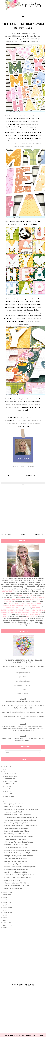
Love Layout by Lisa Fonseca (13, 804)
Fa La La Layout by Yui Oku (12, 880)
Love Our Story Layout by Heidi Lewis (16, 861)
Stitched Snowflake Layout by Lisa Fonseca (18, 842)
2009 (5, 925)
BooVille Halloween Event (20, 712)
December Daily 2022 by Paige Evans (16, 845)
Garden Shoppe (35, 41)
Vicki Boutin (28, 728)
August (8, 784)
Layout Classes (23, 677)
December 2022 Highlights (13, 888)
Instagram (15, 466)
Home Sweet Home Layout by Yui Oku (16, 831)
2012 (5, 917)
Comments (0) (30, 475)
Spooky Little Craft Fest (24, 716)
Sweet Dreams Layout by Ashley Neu (16, 828)
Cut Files (23, 689)
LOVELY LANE (34, 599)
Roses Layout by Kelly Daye (13, 806)
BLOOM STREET (12, 610)
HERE (7, 121)
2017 (5, 905)
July (7, 786)
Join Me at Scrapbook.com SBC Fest (16, 872)
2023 (5, 771)
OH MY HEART (26, 612)
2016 (5, 907)
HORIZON (33, 610)
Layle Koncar (38, 728)
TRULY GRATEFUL (23, 610)
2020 (5, 897)
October (9, 779)
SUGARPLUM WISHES (10, 606)
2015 (5, 910)
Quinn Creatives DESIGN (36, 1035)
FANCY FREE (6, 614)
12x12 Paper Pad (35, 127)
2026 (5, 764)
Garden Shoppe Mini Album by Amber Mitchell (19, 875)
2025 (5, 766)
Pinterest (31, 466)
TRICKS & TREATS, (25, 604)
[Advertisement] (23, 955)
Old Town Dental (8, 591)
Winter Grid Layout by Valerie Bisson (16, 834)
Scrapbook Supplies (23, 673)
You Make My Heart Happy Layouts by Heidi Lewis (20, 820)
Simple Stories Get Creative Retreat (27, 706)
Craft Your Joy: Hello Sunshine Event (30, 726)
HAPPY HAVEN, (14, 604)
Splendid (35, 121)
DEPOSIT (37, 702)
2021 (5, 895)
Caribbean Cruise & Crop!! (13, 812)
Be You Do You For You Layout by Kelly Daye (18, 853)
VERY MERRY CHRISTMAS (20, 599)
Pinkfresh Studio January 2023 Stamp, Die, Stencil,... (21, 825)
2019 (5, 900)
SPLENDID (7, 608)
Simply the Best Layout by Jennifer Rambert (18, 856)
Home (23, 534)
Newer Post (6, 534)
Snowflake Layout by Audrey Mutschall (16, 864)
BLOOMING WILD (24, 606)
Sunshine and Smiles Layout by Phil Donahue (18, 836)
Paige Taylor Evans (11, 1035)
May (7, 791)
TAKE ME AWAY (36, 612)
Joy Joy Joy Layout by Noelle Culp (15, 839)
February (9, 799)
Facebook (23, 466)
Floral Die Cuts (26, 144)
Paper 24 (18, 299)
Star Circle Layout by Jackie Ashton (15, 858)
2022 (5, 892)
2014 (5, 912)
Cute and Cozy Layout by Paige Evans (16, 885)
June (7, 789)
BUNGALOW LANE (17, 608)
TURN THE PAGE (15, 612)
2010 (5, 922)
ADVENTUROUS (36, 604)
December (9, 774)
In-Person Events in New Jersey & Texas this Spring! (21, 850)
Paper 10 (12, 132)
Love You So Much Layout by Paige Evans (17, 877)
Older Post (40, 534)
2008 (5, 927)
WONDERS (27, 608)
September (9, 781)
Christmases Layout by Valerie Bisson (16, 883)
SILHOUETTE (30, 616)
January (8, 801)
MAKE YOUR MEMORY (25, 595)
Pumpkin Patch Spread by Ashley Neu (16, 869)
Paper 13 (12, 135)
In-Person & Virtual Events (23, 685)
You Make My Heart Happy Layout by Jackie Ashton (20, 817)
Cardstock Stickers (26, 146)
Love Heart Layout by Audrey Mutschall (16, 823)
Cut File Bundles (23, 694)
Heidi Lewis (15, 36)
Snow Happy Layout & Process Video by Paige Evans (21, 809)
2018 (5, 902)
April (7, 794)
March (8, 796)
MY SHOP (24, 618)
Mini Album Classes (23, 681)
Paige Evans (19, 728)
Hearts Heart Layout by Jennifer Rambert (17, 814)
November (9, 776)
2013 (5, 915)
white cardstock (33, 420)
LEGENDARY (7, 602)
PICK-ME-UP (5, 612)
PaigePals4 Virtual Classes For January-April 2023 (20, 866)
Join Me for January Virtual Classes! (15, 847)
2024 (5, 769)
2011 (5, 920)
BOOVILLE (33, 597)
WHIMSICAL (41, 610)
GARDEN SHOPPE (21, 420)
